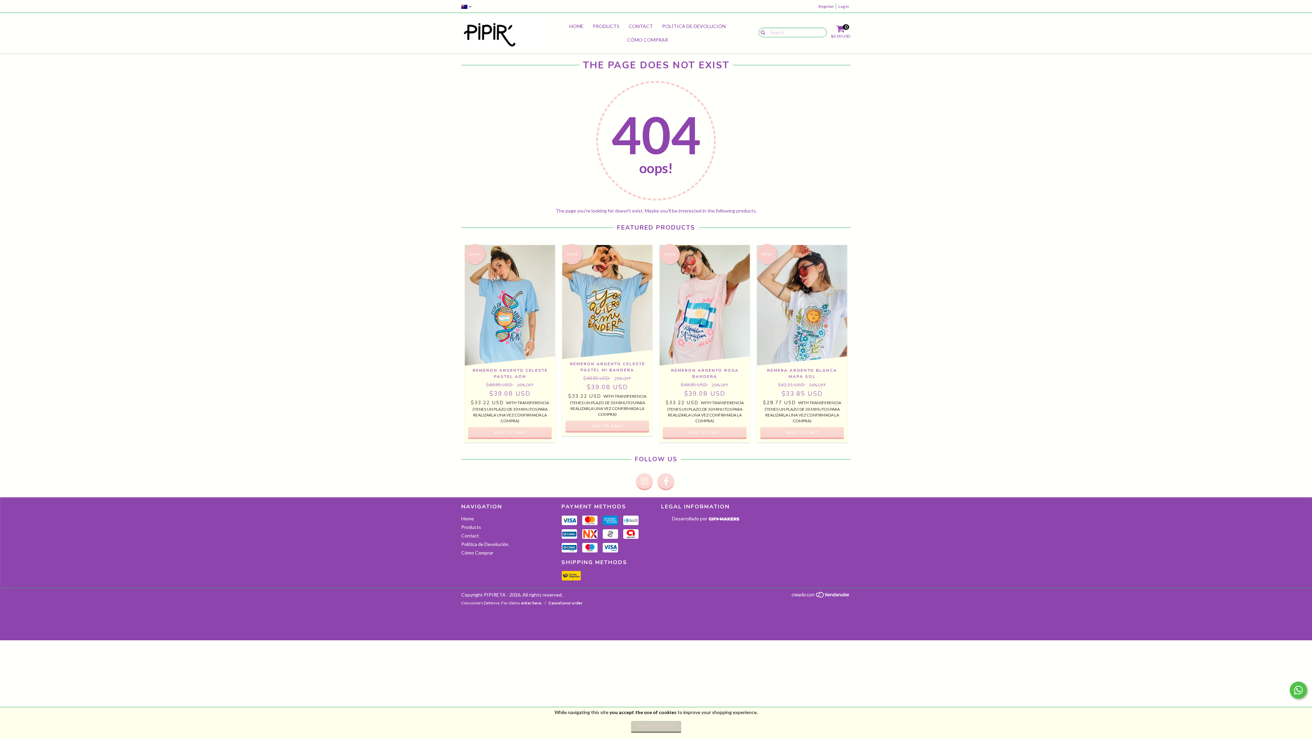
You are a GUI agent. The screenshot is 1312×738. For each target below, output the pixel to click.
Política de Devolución (694, 26)
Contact (641, 26)
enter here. (531, 602)
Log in (843, 6)
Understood (656, 725)
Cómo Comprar (647, 40)
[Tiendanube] (821, 596)
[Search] (761, 32)
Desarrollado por (690, 518)
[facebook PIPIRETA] (665, 481)
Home (576, 26)
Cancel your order (565, 602)
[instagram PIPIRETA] (644, 481)
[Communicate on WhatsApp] (1298, 690)
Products (606, 26)
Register (826, 6)
